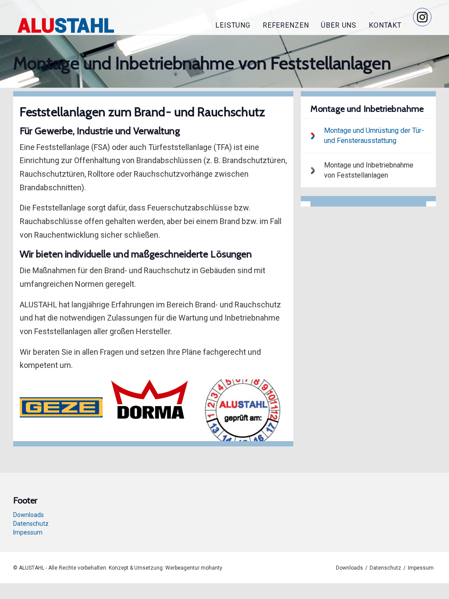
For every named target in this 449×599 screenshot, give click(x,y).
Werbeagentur (182, 568)
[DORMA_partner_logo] (153, 399)
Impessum (28, 532)
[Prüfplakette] (245, 410)
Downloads (28, 514)
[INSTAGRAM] (422, 17)
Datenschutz (31, 523)
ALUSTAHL (66, 25)
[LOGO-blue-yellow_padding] (62, 406)
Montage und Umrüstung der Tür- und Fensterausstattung (374, 135)
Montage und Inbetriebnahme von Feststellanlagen (368, 170)
